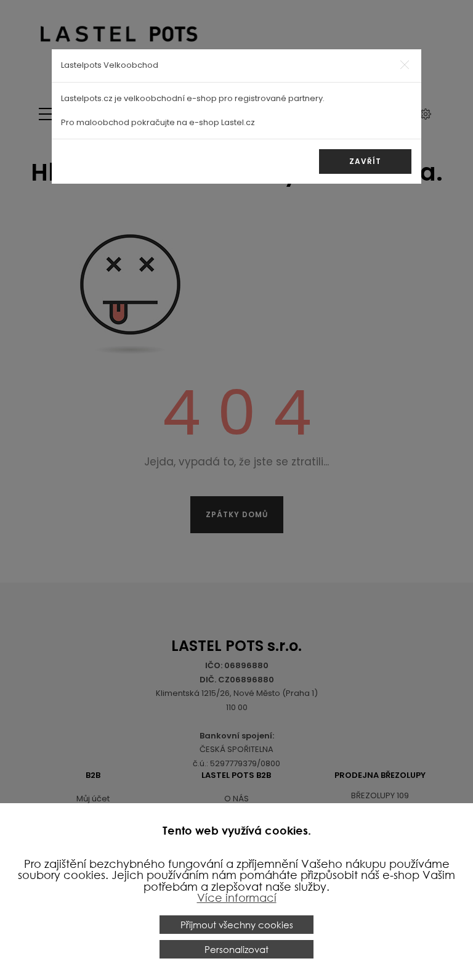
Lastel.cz (238, 122)
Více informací (237, 897)
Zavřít (365, 161)
